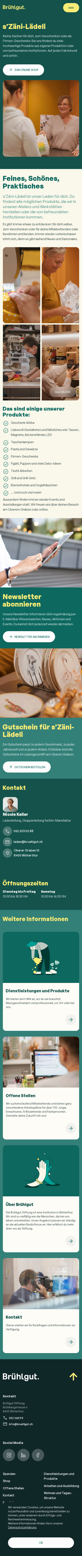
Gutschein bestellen (29, 767)
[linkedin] (23, 1455)
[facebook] (38, 1455)
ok (41, 1542)
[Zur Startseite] (14, 7)
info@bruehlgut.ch (21, 1424)
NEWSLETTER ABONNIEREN (32, 636)
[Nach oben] (73, 1377)
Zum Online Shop (26, 69)
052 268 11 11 (16, 1418)
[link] (41, 981)
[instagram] (9, 1455)
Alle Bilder (62, 392)
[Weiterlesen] (70, 1019)
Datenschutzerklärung (22, 1527)
